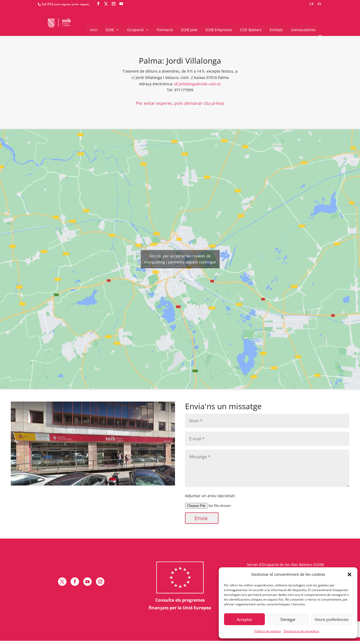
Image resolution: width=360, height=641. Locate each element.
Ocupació (135, 29)
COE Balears (251, 29)
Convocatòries (303, 29)
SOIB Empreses (218, 29)
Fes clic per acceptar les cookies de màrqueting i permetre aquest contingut (180, 259)
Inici (94, 29)
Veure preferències (332, 619)
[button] (349, 574)
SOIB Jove (189, 29)
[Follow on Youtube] (87, 581)
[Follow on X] (62, 581)
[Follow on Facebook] (75, 581)
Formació (165, 29)
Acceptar (244, 619)
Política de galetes (267, 631)
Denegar (288, 619)
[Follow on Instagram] (100, 581)
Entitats (276, 29)
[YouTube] (121, 4)
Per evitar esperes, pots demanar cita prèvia (180, 103)
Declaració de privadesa (301, 631)
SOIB (109, 29)
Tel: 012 (47, 4)
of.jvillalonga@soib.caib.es (197, 83)
